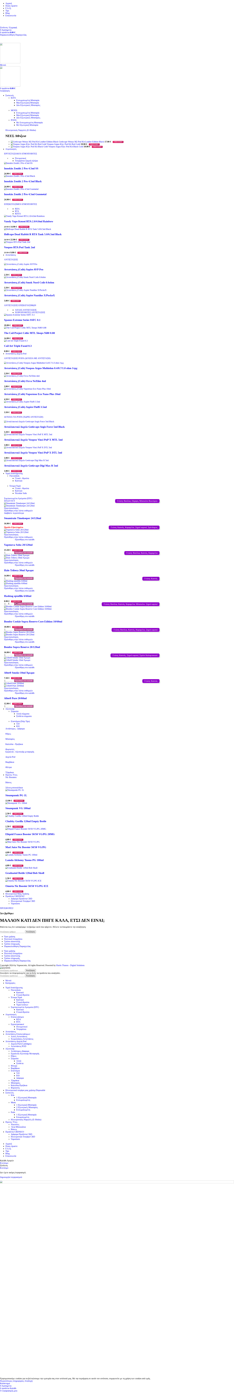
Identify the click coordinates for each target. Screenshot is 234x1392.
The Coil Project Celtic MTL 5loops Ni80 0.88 (29, 333)
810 (18, 726)
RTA (17, 211)
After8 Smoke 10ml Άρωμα (19, 672)
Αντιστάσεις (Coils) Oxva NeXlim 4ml (25, 381)
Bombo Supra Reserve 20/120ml (22, 647)
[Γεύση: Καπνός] (82, 581)
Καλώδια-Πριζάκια (19, 1085)
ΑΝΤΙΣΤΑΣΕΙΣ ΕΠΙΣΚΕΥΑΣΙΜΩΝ (20, 305)
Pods (13, 1112)
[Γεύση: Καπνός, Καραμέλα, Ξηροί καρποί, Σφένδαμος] (82, 530)
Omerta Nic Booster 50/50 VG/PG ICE (26, 886)
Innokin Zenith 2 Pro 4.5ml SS (21, 168)
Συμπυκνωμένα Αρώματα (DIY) (18, 498)
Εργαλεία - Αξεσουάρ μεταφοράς (19, 752)
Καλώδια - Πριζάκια (14, 744)
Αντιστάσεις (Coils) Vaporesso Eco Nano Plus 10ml (32, 394)
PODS (14, 120)
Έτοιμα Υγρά (15, 486)
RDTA (18, 213)
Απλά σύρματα (22, 714)
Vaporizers (15, 903)
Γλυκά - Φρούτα (22, 478)
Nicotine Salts (21, 493)
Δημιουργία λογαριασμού (11, 1177)
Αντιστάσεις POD (18, 1046)
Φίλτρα (8, 767)
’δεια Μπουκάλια (18, 1127)
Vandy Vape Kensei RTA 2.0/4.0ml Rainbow (28, 221)
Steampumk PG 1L (16, 795)
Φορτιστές (9, 749)
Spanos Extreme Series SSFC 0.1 (22, 320)
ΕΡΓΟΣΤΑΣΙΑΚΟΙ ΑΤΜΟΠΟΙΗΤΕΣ (20, 153)
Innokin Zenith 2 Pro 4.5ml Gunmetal (25, 194)
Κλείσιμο (4, 1163)
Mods (13, 1102)
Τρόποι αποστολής (12, 941)
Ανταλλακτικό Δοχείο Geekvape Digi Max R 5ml (31, 465)
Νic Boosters (11, 777)
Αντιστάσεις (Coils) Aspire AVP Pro (23, 269)
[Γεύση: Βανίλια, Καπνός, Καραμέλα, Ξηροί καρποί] (82, 632)
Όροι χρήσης (9, 936)
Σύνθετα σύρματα (24, 716)
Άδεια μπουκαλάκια (14, 787)
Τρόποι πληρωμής (12, 944)
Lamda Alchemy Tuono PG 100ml (24, 860)
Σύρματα (14, 711)
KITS (13, 98)
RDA (17, 209)
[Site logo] (10, 62)
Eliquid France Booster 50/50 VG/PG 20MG (30, 834)
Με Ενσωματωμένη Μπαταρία (29, 122)
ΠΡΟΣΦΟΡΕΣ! (6, 908)
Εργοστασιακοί (17, 1024)
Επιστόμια (15, 1071)
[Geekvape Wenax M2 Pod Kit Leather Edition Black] (35, 142)
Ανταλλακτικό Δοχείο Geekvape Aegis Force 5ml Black (34, 426)
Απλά (18, 1061)
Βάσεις (8, 782)
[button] (19, 539)
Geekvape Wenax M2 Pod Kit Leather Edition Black (82, 142)
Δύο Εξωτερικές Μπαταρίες (28, 105)
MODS (14, 110)
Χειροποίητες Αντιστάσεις (22, 1039)
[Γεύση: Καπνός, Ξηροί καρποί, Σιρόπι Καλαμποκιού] (82, 657)
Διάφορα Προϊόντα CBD (21, 898)
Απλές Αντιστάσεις (19, 1036)
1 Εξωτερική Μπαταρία (26, 1097)
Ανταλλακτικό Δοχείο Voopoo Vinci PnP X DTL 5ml (33, 452)
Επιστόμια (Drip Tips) (20, 721)
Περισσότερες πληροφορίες (12, 1381)
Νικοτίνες (15, 1124)
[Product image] (19, 506)
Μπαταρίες (10, 739)
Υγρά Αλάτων (22, 1005)
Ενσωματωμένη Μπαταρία (27, 100)
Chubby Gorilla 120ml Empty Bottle (25, 821)
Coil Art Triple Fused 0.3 (18, 345)
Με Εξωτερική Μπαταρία (27, 125)
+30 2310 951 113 (8, 20)
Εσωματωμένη (22, 1117)
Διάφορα (20, 1078)
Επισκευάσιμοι (17, 1017)
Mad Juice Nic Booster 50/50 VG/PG (25, 847)
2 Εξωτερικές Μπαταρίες (27, 1107)
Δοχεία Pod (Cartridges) (21, 1044)
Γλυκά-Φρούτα (22, 995)
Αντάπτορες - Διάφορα (15, 729)
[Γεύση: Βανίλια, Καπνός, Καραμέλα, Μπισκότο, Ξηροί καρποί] (82, 606)
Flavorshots (14, 476)
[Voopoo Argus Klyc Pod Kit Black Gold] (29, 146)
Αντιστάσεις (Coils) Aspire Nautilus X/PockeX (29, 295)
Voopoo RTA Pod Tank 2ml (19, 247)
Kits (12, 1095)
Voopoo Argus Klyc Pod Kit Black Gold (66, 146)
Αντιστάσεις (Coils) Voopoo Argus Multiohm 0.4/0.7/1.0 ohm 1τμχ (40, 368)
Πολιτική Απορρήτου (13, 939)
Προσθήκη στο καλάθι (23, 553)
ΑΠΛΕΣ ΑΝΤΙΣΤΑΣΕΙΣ (26, 310)
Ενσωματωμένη (23, 1100)
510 (18, 724)
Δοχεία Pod (10, 757)
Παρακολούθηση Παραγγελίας (13, 35)
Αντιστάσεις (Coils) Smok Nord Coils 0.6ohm (29, 282)
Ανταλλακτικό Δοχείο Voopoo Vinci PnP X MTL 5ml (33, 439)
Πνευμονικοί (20, 158)
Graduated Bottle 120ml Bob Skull (24, 873)
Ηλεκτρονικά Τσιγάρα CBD (23, 901)
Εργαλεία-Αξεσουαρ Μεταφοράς (25, 1053)
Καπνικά (18, 481)
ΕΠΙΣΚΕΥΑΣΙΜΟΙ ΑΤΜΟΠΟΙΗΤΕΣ (20, 204)
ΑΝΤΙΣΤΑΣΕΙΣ (11, 259)
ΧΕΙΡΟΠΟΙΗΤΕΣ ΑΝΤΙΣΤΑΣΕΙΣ (30, 312)
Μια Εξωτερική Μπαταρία (27, 103)
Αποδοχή (28, 1381)
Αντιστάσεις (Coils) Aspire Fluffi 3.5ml (25, 407)
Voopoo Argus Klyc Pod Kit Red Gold (64, 144)
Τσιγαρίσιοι (26, 161)
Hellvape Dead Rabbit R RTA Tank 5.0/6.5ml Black (33, 234)
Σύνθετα (19, 1063)
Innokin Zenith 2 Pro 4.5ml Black (23, 181)
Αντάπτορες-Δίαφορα (20, 1051)
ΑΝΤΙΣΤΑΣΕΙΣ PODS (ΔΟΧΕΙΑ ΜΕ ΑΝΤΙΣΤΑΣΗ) (27, 358)
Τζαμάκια (9, 772)
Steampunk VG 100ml (17, 808)
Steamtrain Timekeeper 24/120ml (22, 518)
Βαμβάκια (9, 762)
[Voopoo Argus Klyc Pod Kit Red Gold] (29, 144)
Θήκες (8, 734)
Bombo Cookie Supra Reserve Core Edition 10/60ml (33, 621)
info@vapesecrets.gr (8, 22)
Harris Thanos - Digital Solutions (70, 965)
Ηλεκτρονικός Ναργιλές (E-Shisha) (20, 130)
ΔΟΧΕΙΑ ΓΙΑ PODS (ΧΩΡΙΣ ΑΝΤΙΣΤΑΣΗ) (23, 417)
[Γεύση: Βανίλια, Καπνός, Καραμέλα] (82, 555)
